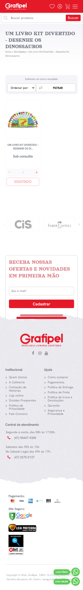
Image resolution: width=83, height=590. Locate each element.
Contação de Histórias (17, 388)
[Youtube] (47, 353)
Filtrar (58, 88)
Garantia (54, 405)
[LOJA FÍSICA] (75, 573)
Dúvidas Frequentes (22, 400)
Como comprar (58, 377)
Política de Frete (59, 392)
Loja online (16, 395)
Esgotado (22, 181)
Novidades (20, 51)
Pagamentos (56, 382)
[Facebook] (34, 353)
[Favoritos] (52, 6)
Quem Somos (18, 377)
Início (8, 51)
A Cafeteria (17, 382)
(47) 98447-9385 (25, 438)
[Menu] (75, 6)
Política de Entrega (60, 387)
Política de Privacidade (17, 407)
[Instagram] (40, 353)
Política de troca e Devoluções (60, 398)
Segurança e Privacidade (56, 411)
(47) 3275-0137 (24, 457)
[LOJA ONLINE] (75, 582)
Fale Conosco (18, 414)
